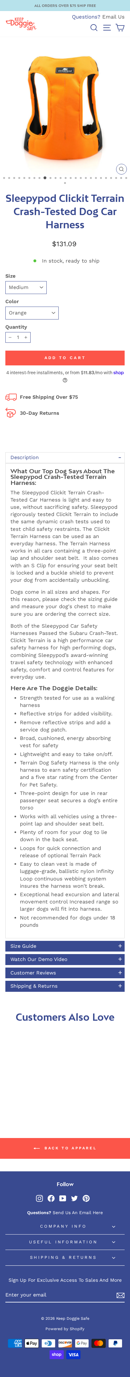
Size (10, 276)
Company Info (63, 1226)
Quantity (16, 327)
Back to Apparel (69, 1148)
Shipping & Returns (63, 1257)
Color (12, 301)
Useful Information (63, 1242)
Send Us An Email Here (78, 1212)
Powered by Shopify (65, 1328)
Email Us (113, 17)
